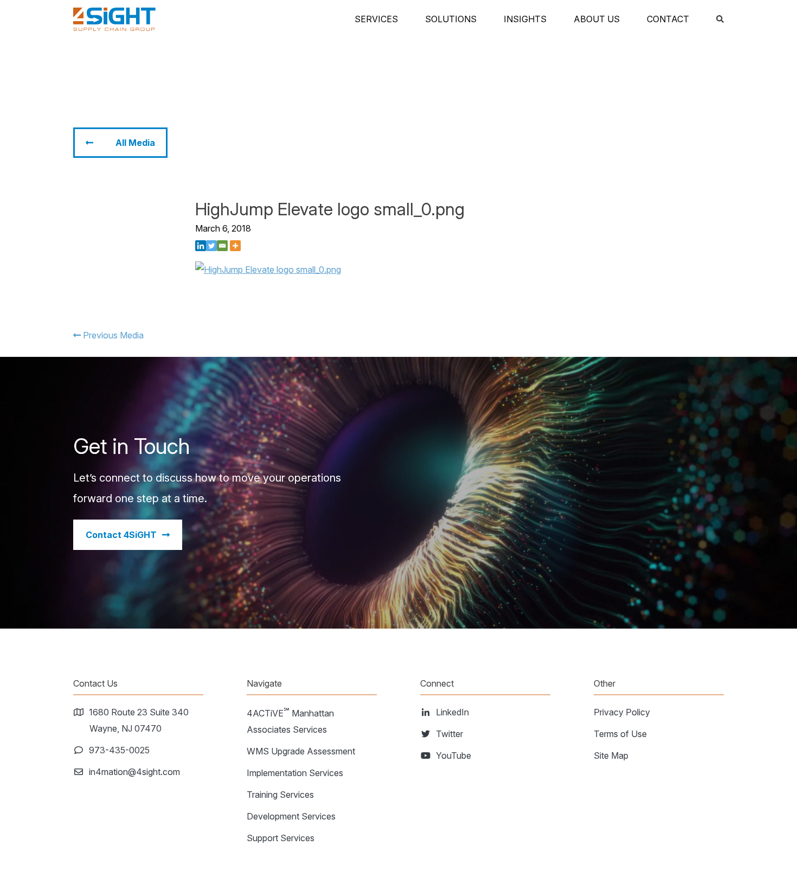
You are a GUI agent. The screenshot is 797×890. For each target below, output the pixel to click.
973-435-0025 (119, 750)
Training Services (280, 794)
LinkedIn (452, 712)
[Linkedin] (200, 245)
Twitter (449, 733)
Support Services (280, 838)
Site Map (611, 755)
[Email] (222, 245)
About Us (597, 19)
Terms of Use (620, 733)
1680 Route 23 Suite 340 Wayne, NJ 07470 (139, 720)
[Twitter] (211, 245)
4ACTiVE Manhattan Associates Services (290, 720)
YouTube (453, 755)
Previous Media (112, 335)
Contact (668, 19)
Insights (525, 19)
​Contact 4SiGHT (121, 534)
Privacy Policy (622, 712)
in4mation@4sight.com (134, 771)
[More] (235, 245)
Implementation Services (295, 772)
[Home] (114, 19)
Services (376, 19)
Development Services (291, 816)
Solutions (451, 19)
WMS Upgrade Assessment (301, 751)
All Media (135, 142)
